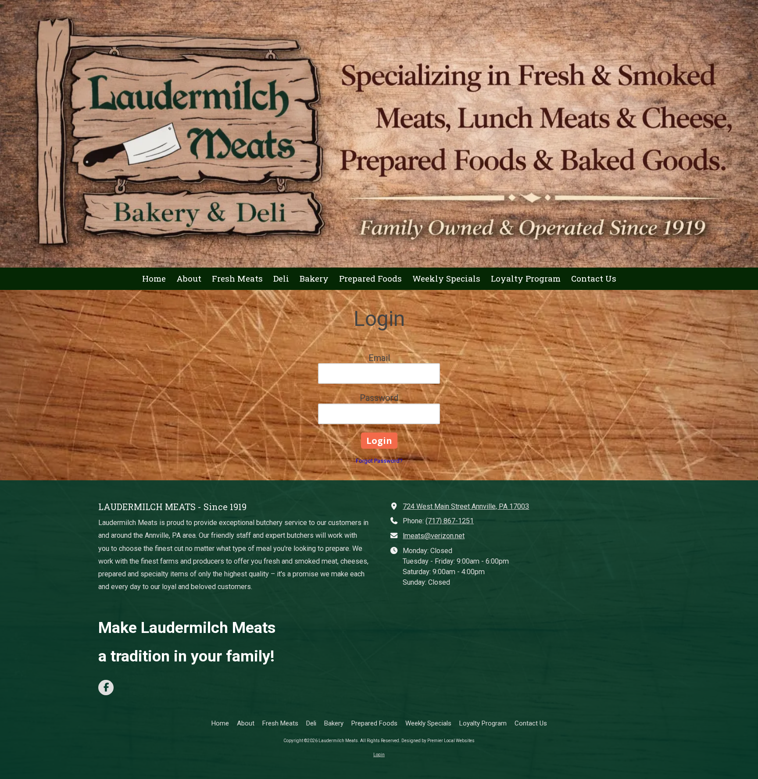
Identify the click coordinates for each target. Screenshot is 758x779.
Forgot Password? (379, 460)
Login (379, 754)
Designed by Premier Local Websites (438, 740)
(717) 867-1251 (449, 521)
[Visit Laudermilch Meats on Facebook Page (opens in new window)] (106, 687)
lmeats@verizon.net (434, 536)
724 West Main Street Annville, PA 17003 (466, 506)
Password (379, 398)
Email (379, 358)
